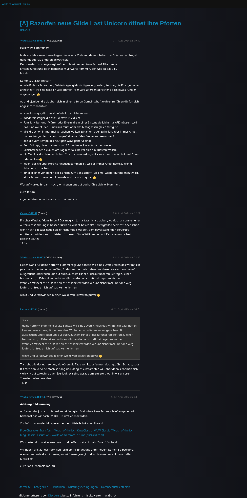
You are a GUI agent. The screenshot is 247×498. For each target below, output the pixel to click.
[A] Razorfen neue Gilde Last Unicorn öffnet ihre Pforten (100, 23)
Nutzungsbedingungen (83, 487)
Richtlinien (58, 487)
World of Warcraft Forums (16, 4)
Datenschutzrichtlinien (115, 487)
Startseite (24, 487)
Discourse (54, 495)
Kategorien (41, 487)
